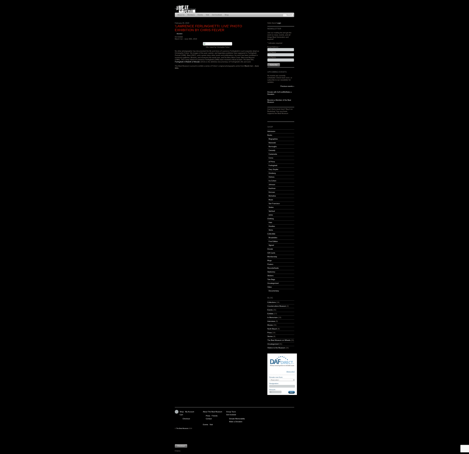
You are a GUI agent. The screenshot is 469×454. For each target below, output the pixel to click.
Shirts (271, 230)
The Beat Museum (182, 428)
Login (279, 23)
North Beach (272, 329)
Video (269, 287)
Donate (270, 249)
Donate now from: (276, 377)
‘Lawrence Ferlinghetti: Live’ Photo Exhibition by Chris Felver (208, 28)
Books (269, 135)
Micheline (272, 196)
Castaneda (273, 154)
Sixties (271, 207)
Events (200, 15)
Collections (271, 302)
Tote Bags (271, 279)
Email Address (273, 47)
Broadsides (273, 238)
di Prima (272, 162)
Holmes (271, 177)
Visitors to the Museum (276, 348)
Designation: (274, 383)
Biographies (273, 139)
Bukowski (272, 143)
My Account (189, 412)
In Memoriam (272, 317)
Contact (209, 419)
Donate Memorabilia (237, 419)
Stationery (271, 272)
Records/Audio (273, 268)
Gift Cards (271, 253)
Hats (270, 222)
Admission (271, 131)
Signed (271, 245)
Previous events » (287, 86)
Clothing (270, 219)
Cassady (272, 150)
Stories (270, 336)
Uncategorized (273, 283)
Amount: (272, 390)
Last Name (271, 57)
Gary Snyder (273, 169)
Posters (270, 264)
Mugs (269, 260)
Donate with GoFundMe (276, 92)
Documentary (274, 291)
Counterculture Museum (276, 306)
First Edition (273, 241)
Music (271, 200)
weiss (271, 215)
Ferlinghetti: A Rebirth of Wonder (187, 62)
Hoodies (272, 226)
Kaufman (272, 188)
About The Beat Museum (212, 412)
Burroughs (273, 146)
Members (191, 15)
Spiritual (272, 211)
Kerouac (272, 192)
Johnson (272, 184)
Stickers (270, 276)
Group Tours (231, 412)
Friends (215, 416)
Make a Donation (235, 421)
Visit (207, 15)
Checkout (186, 419)
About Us (180, 15)
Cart (181, 415)
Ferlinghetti (273, 165)
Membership (272, 257)
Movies (270, 325)
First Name (271, 52)
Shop (227, 15)
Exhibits (270, 314)
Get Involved (217, 15)
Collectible (271, 234)
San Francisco (274, 203)
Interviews (271, 321)
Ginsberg (272, 173)
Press (269, 333)
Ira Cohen (272, 181)
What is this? (290, 372)
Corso (271, 158)
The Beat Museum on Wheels (278, 340)
